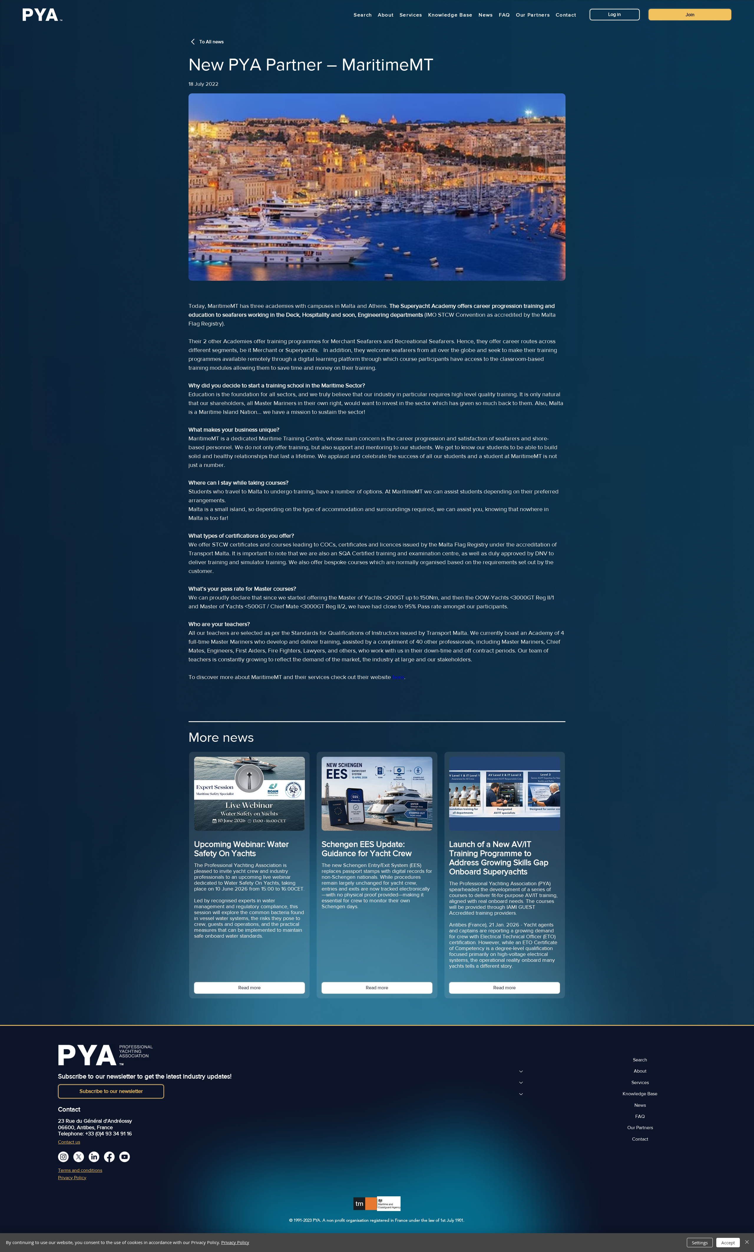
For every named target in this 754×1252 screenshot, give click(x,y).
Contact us (69, 1141)
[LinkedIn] (94, 1157)
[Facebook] (109, 1157)
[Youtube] (124, 1157)
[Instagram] (63, 1157)
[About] (520, 1071)
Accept (728, 1243)
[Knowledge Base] (520, 1093)
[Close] (746, 1242)
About (640, 1070)
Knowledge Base (640, 1093)
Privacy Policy (72, 1177)
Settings (700, 1243)
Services (640, 1082)
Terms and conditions (80, 1170)
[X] (78, 1157)
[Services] (520, 1082)
